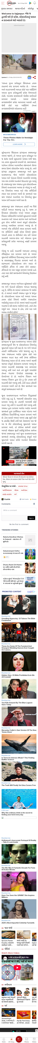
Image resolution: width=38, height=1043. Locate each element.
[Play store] (30, 3)
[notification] (35, 3)
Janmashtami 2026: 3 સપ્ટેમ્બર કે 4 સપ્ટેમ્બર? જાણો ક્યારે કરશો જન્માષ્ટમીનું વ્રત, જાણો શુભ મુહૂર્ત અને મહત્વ (8, 1020)
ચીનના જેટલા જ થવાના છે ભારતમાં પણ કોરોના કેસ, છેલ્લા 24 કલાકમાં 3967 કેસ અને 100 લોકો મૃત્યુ (18, 479)
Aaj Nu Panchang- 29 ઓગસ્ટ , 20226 (23, 1022)
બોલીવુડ (31, 8)
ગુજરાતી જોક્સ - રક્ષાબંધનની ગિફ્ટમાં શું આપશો (23, 999)
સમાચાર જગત (22, 486)
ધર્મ (15, 494)
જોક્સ (16, 490)
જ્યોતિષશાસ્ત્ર (7, 490)
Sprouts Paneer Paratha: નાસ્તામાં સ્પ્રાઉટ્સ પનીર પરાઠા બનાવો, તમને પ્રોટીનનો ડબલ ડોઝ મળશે (8, 942)
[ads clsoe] (36, 1030)
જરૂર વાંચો (8, 927)
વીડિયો (7, 948)
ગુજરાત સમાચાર (6, 8)
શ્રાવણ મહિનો (20, 8)
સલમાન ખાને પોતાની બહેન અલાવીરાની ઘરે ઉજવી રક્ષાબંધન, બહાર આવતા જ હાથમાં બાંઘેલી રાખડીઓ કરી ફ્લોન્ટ (8, 999)
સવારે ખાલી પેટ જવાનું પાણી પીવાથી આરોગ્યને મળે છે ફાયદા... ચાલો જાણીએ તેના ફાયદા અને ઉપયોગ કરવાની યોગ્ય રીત (23, 942)
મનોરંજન (24, 490)
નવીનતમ (8, 984)
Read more (10, 461)
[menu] (3, 3)
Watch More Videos (10, 952)
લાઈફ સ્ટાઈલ (7, 494)
